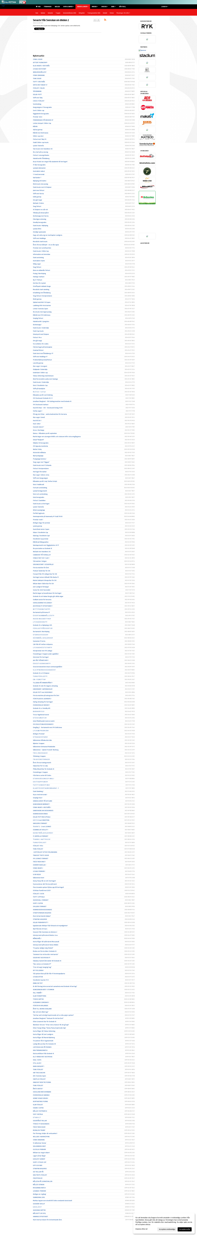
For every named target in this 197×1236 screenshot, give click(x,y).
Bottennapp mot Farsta (40, 216)
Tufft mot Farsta (38, 193)
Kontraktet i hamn (39, 261)
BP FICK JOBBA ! (38, 970)
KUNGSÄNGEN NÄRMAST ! (41, 804)
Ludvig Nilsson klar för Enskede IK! (44, 1044)
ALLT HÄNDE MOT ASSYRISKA (42, 1057)
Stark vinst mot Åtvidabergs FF (43, 353)
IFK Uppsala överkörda (40, 446)
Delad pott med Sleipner (41, 334)
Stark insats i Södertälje (41, 328)
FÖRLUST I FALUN (38, 88)
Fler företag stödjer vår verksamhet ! (45, 1133)
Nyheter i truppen (38, 743)
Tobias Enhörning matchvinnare (43, 376)
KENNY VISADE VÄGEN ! (40, 1098)
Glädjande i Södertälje (40, 369)
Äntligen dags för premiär (41, 523)
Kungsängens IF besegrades (42, 107)
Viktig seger (37, 264)
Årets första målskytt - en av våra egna (46, 245)
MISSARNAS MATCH (39, 1188)
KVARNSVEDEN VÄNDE (40, 814)
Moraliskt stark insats (40, 241)
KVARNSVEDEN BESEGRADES (42, 910)
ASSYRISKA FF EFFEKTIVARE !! (42, 606)
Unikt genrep (37, 197)
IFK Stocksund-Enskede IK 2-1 (43, 398)
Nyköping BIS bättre (39, 181)
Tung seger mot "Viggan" (41, 462)
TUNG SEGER (37, 78)
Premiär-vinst (37, 117)
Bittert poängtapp (39, 510)
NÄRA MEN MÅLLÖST (39, 72)
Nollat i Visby (37, 449)
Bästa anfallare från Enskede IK (43, 1053)
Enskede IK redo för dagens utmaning (45, 686)
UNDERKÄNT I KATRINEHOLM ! (43, 689)
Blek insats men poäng (40, 184)
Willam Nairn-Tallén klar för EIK (43, 583)
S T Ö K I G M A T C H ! (40, 718)
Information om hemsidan (41, 254)
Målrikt (35, 126)
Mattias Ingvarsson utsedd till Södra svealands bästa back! (52, 1200)
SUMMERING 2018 (39, 1197)
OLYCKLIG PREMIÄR (39, 1149)
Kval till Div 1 (37, 420)
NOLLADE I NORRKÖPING (41, 1136)
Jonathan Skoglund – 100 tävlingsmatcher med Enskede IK (52, 401)
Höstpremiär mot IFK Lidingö (42, 651)
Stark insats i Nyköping (40, 225)
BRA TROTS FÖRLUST (40, 1175)
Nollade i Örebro (38, 203)
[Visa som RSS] (105, 20)
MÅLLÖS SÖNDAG (38, 1184)
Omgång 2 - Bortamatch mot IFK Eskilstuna (47, 727)
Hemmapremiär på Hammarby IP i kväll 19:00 (47, 516)
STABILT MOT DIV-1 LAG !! (41, 558)
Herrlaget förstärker (40, 472)
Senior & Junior (82, 6)
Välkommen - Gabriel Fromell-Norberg (45, 750)
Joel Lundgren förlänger (41, 587)
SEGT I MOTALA (38, 1114)
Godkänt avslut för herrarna (42, 599)
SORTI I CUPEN (38, 903)
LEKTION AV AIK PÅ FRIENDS (42, 1047)
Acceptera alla (184, 1229)
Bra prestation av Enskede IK (42, 548)
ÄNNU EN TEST (38, 983)
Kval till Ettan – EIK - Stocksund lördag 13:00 (48, 408)
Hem (38, 6)
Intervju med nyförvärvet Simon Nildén (45, 945)
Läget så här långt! (39, 1156)
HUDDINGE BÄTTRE (39, 1210)
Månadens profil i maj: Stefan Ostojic (45, 481)
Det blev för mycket (39, 283)
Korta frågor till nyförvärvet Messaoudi (46, 941)
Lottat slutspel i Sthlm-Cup (42, 123)
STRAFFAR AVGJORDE (40, 1168)
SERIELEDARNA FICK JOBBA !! (42, 603)
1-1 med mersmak (38, 174)
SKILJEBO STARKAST (39, 906)
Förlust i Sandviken (39, 500)
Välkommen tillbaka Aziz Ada (42, 740)
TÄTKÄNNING (37, 91)
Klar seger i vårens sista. (41, 475)
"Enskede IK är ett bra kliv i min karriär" (45, 954)
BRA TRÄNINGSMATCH (40, 1050)
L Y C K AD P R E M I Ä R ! (41, 730)
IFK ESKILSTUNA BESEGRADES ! (43, 724)
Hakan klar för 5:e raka (40, 766)
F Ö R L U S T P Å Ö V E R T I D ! (43, 628)
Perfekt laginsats (39, 513)
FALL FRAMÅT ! (37, 993)
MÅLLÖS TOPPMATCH (40, 1111)
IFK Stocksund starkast (40, 404)
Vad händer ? (37, 177)
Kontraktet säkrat (39, 171)
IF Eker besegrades (39, 165)
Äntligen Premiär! (39, 734)
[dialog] (164, 1223)
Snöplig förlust (38, 318)
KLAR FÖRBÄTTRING (39, 996)
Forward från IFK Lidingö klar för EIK (45, 574)
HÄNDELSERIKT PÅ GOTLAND (42, 801)
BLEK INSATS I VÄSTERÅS (41, 66)
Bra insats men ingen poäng (42, 312)
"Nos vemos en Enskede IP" (42, 964)
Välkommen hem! (38, 878)
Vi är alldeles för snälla (40, 344)
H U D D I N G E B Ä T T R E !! (42, 619)
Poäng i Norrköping (39, 273)
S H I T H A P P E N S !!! (40, 782)
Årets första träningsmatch (42, 762)
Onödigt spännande (39, 232)
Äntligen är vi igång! (39, 1194)
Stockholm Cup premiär (40, 539)
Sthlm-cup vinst (38, 136)
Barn (112, 6)
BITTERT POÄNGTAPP (40, 62)
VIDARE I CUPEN (38, 1108)
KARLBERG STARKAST (40, 823)
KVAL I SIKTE (37, 1060)
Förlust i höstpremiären (41, 468)
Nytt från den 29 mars (40, 929)
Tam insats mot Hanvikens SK (42, 149)
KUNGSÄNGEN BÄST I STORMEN (43, 989)
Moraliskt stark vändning (41, 289)
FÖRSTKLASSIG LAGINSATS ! (42, 699)
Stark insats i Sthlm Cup (41, 251)
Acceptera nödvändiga (167, 1229)
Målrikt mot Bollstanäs (40, 133)
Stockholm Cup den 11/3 (41, 980)
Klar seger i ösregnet (40, 366)
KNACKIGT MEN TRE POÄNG (42, 1082)
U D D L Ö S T (37, 1207)
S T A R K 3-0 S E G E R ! (40, 635)
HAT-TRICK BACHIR (39, 1073)
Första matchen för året (41, 567)
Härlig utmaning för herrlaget (43, 702)
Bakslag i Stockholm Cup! (41, 535)
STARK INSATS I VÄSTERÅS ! (42, 807)
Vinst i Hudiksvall (38, 484)
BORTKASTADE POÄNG (40, 1101)
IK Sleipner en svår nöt (40, 209)
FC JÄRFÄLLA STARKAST (40, 836)
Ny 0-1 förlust (37, 280)
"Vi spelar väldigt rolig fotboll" (43, 948)
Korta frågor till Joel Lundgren (43, 1034)
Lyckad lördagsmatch (40, 491)
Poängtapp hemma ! (39, 459)
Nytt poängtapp (38, 456)
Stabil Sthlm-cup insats (41, 142)
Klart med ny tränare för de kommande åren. (47, 1220)
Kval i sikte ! (37, 424)
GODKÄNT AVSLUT (39, 1204)
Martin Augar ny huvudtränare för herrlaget (47, 593)
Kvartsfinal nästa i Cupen (41, 529)
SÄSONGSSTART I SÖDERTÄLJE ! (43, 564)
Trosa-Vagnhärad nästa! (41, 715)
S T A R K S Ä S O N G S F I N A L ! (43, 778)
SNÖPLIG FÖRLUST (39, 1079)
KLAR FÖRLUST (38, 1105)
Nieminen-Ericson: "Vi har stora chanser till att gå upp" (51, 1025)
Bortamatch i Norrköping (41, 631)
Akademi (94, 6)
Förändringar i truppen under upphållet (45, 654)
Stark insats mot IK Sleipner (42, 187)
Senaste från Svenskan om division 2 (51, 20)
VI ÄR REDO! (37, 874)
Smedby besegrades (39, 222)
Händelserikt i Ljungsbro (41, 321)
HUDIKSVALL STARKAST (40, 900)
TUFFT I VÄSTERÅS (39, 82)
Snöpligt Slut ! (37, 798)
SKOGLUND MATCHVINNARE (42, 1092)
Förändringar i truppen (40, 772)
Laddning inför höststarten (42, 305)
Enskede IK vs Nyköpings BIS (42, 625)
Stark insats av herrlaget (41, 504)
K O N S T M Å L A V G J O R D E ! (43, 833)
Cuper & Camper (68, 6)
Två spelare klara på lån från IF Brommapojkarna (49, 973)
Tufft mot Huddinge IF (40, 356)
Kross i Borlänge (38, 430)
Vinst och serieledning (40, 494)
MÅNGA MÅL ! (37, 938)
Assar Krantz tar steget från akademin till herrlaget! (50, 161)
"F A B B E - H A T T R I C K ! (41, 839)
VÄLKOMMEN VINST (39, 1146)
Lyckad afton (37, 229)
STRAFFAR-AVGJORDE (40, 919)
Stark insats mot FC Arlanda (42, 465)
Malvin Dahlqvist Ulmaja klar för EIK (44, 580)
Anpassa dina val (141, 1229)
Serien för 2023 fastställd (41, 590)
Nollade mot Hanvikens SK (42, 551)
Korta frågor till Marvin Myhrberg (44, 1037)
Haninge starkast (38, 277)
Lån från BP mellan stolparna (43, 644)
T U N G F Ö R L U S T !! (40, 676)
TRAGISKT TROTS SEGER (41, 855)
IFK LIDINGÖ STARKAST (40, 858)
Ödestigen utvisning (39, 219)
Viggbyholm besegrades (41, 114)
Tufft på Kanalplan (39, 388)
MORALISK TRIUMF (39, 1130)
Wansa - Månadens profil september (45, 433)
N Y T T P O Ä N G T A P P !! (41, 609)
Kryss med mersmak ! (40, 794)
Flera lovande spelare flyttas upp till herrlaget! (48, 887)
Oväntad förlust (38, 350)
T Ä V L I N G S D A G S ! (40, 753)
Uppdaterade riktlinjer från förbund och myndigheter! (50, 925)
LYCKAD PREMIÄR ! (39, 871)
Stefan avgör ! (37, 411)
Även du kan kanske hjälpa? (42, 916)
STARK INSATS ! (38, 868)
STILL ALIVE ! (37, 1063)
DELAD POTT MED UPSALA (41, 817)
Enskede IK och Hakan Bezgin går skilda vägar (48, 596)
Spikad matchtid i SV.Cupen (41, 302)
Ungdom (104, 6)
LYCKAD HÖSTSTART (39, 69)
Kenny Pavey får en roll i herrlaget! (44, 881)
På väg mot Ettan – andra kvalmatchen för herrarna (50, 414)
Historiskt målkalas (39, 452)
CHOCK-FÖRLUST (38, 101)
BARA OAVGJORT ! (38, 1066)
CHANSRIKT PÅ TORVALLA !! (42, 555)
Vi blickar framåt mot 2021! (42, 890)
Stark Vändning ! (38, 791)
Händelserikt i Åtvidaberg (41, 158)
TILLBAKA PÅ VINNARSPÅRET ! (43, 683)
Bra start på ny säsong (40, 152)
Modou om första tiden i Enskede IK (44, 951)
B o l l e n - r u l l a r (39, 392)
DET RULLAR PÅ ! (38, 1172)
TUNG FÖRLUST (38, 849)
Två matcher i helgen (40, 561)
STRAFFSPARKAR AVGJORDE (42, 913)
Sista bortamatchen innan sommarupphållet (47, 667)
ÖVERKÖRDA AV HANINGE (41, 1095)
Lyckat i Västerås (38, 145)
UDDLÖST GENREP (39, 1159)
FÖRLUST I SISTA (38, 894)
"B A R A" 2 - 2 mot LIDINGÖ (42, 826)
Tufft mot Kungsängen (40, 478)
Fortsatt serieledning (40, 488)
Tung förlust (37, 206)
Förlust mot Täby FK (39, 139)
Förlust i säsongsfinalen (41, 155)
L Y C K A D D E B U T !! (40, 622)
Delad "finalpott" (38, 440)
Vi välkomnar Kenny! (39, 1143)
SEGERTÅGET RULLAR (40, 1120)
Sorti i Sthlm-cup (38, 110)
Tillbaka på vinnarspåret (41, 213)
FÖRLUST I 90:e (38, 846)
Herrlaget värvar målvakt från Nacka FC (46, 577)
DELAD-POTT (37, 94)
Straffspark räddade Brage (42, 286)
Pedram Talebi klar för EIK (41, 571)
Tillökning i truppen (39, 756)
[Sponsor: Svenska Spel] (22, 2)
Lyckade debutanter (39, 168)
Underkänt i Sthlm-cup (40, 372)
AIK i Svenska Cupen (39, 1076)
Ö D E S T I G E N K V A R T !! (41, 663)
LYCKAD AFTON (38, 977)
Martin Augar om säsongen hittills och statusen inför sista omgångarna (57, 436)
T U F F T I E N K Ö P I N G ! (41, 785)
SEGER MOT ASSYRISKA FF (41, 957)
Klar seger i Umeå (39, 417)
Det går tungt (37, 200)
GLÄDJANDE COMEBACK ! (41, 1002)
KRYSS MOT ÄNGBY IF (40, 85)
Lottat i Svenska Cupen (40, 309)
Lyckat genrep (37, 526)
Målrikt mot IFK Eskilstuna (41, 315)
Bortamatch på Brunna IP (41, 612)
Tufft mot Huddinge (39, 238)
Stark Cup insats (38, 331)
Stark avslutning (38, 257)
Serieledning (37, 104)
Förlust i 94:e (37, 337)
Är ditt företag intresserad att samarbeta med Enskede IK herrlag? (55, 986)
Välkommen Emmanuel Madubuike (44, 746)
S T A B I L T (37, 1117)
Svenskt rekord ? (38, 427)
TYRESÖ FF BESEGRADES (41, 1124)
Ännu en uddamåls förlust (41, 270)
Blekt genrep (37, 299)
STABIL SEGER (37, 59)
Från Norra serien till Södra (42, 775)
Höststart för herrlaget (41, 657)
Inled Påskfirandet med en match (43, 721)
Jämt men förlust (38, 190)
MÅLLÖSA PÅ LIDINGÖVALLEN (42, 1181)
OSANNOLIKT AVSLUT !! (40, 830)
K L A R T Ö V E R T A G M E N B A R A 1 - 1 (46, 788)
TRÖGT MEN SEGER (39, 1127)
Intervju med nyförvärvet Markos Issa (45, 935)
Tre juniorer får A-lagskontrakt (43, 1041)
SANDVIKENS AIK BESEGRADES (43, 810)
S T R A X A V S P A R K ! (40, 737)
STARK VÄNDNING (39, 75)
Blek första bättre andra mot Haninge (45, 379)
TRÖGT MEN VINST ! (39, 862)
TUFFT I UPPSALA (38, 897)
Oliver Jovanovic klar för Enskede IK (44, 1021)
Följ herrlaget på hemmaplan (42, 347)
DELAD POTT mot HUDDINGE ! (43, 692)
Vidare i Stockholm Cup (40, 532)
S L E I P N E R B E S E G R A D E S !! (44, 670)
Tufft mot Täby (38, 98)
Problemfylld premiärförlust (42, 360)
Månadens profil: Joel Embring (43, 395)
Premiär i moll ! (38, 519)
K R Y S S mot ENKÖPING (41, 820)
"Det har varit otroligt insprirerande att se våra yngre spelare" (53, 1015)
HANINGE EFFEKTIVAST (40, 1216)
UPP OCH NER (37, 1165)
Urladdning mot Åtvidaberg (42, 293)
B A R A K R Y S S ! (38, 711)
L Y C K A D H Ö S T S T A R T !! (42, 647)
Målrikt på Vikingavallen (40, 542)
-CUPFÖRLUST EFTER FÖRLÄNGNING (45, 852)
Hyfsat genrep (37, 129)
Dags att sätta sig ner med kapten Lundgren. (47, 235)
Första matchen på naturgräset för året (46, 695)
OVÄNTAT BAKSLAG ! (39, 865)
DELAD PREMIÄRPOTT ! (40, 922)
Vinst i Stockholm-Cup (40, 385)
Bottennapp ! (37, 324)
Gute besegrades (38, 497)
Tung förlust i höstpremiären (42, 296)
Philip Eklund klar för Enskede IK (43, 769)
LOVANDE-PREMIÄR (39, 1191)
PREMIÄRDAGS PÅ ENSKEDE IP (43, 120)
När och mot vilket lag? (40, 1012)
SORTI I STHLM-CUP (39, 1162)
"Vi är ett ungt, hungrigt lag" (42, 967)
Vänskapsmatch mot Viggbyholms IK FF (46, 545)
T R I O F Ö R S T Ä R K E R (41, 759)
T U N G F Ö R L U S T (39, 842)
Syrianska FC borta (39, 641)
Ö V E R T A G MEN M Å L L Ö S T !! (43, 615)
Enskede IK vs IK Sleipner (41, 673)
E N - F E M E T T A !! (39, 679)
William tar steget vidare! (41, 1152)
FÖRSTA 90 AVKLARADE (40, 1005)
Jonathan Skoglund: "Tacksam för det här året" (48, 1018)
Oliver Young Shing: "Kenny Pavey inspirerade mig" (49, 1028)
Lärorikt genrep (38, 363)
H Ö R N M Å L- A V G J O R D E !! (43, 638)
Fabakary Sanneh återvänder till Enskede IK (47, 961)
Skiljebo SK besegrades (41, 443)
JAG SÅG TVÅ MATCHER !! (40, 660)
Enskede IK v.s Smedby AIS (41, 708)
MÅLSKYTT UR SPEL (39, 1213)
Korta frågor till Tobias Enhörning (44, 1031)
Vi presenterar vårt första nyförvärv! (45, 884)
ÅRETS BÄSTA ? (38, 1089)
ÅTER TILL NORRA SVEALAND (42, 1009)
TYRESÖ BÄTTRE (38, 999)
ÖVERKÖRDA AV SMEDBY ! (41, 705)
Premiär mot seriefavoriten (42, 248)
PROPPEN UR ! (38, 1178)
